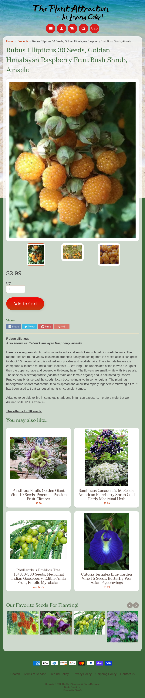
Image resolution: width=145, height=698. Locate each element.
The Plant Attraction (71, 684)
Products (23, 41)
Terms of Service (35, 674)
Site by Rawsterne (72, 687)
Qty (8, 283)
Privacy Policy (82, 674)
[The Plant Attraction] (72, 12)
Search (15, 674)
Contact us (127, 674)
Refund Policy (59, 674)
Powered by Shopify (72, 690)
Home (9, 41)
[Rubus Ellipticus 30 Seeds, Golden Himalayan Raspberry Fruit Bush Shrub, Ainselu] (36, 254)
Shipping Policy (105, 674)
